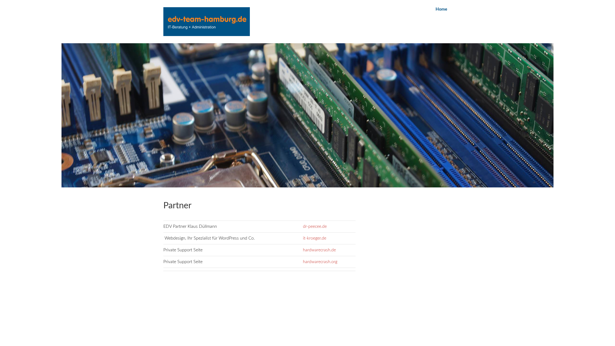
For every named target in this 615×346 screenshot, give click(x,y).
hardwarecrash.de (319, 250)
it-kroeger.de (314, 238)
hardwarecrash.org (320, 262)
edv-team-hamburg (206, 21)
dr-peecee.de (315, 226)
